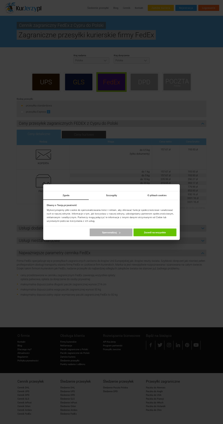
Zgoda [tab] (66, 195)
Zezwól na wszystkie (155, 232)
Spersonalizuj (109, 232)
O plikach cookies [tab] (157, 195)
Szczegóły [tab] (111, 195)
